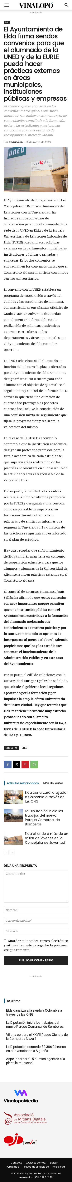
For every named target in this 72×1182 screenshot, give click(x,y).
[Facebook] (8, 764)
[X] (16, 764)
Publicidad (13, 1166)
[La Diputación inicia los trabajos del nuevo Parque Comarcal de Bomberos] (13, 815)
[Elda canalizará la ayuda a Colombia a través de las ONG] (13, 797)
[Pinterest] (25, 764)
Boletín (54, 1162)
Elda (7, 22)
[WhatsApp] (34, 764)
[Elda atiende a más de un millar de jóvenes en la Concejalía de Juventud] (13, 838)
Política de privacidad (36, 1166)
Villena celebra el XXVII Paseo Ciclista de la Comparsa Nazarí (37, 1037)
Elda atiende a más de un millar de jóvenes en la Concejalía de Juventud (46, 838)
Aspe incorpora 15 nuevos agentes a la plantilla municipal (35, 1061)
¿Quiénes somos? (36, 1162)
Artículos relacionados (23, 783)
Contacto (16, 1162)
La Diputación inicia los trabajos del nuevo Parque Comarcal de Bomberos (44, 818)
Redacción (16, 142)
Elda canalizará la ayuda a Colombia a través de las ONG (45, 797)
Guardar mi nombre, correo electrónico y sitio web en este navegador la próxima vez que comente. (36, 945)
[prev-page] (6, 852)
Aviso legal (59, 1166)
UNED (24, 747)
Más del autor (53, 783)
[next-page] (12, 852)
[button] (6, 5)
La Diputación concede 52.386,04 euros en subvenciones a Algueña (36, 1049)
